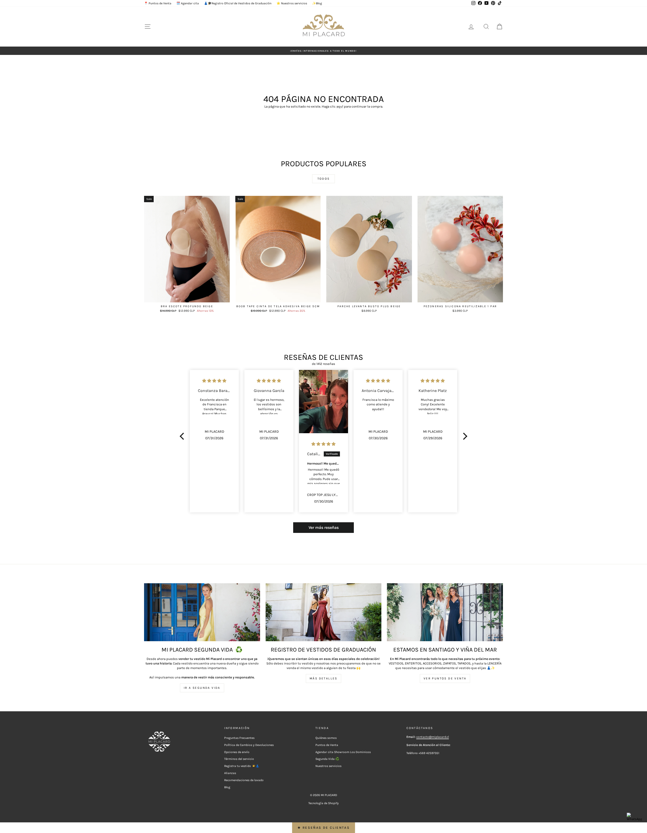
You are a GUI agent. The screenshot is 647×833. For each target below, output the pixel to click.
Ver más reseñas (324, 527)
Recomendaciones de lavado (244, 780)
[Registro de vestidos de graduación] (324, 612)
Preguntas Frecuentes (239, 738)
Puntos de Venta (326, 745)
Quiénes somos (326, 738)
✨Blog (317, 3)
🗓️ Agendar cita (187, 3)
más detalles (323, 678)
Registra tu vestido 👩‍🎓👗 (241, 766)
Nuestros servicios (328, 766)
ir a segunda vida (202, 688)
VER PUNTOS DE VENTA (445, 678)
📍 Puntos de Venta (157, 3)
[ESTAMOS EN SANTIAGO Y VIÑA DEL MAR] (445, 612)
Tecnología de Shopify (323, 803)
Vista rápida (187, 297)
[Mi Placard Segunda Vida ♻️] (202, 612)
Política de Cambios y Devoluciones (249, 745)
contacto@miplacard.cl (432, 737)
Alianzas (230, 773)
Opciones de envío (236, 752)
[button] (183, 436)
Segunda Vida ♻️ (327, 759)
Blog (227, 787)
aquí (339, 106)
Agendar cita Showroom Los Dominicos (343, 752)
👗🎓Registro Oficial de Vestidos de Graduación (237, 3)
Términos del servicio (239, 759)
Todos (323, 178)
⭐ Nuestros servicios (291, 3)
